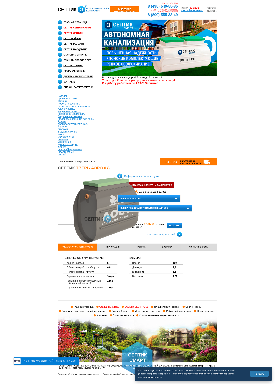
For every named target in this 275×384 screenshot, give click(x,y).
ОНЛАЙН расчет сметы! (78, 87)
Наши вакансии (205, 311)
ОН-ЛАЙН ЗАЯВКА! (192, 10)
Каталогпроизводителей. (68, 97)
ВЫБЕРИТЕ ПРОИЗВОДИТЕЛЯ (124, 10)
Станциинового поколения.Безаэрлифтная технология (74, 104)
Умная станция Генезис (167, 306)
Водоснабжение (120, 311)
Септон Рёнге (72, 38)
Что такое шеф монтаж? (161, 234)
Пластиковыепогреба (66, 153)
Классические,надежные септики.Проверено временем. (71, 111)
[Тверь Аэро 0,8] (85, 200)
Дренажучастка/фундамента (70, 148)
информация (113, 247)
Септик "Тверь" (73, 65)
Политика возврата (123, 315)
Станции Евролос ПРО (77, 60)
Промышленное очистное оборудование (84, 311)
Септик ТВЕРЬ (65, 161)
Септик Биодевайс (75, 49)
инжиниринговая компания (138, 361)
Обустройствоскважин (66, 138)
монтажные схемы (198, 247)
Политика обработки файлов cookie (192, 373)
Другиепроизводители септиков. (73, 122)
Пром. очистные (74, 71)
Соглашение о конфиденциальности (159, 315)
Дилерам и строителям (78, 76)
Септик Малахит (73, 44)
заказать (174, 225)
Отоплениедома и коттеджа (68, 143)
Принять (259, 374)
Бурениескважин (63, 127)
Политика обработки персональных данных (79, 374)
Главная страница (75, 22)
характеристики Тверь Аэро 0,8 (77, 247)
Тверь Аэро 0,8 (84, 161)
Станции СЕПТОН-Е (75, 54)
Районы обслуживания (178, 311)
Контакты (69, 81)
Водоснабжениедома (67, 133)
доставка (167, 247)
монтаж (141, 247)
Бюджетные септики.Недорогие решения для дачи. (76, 117)
